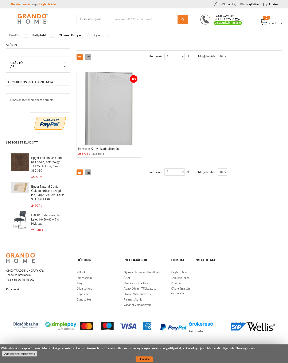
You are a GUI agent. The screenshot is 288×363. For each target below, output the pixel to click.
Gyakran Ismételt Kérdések (142, 272)
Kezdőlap (15, 35)
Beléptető (39, 35)
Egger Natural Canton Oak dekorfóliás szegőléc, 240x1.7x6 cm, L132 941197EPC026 (47, 192)
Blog (79, 283)
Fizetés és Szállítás (136, 283)
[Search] (183, 19)
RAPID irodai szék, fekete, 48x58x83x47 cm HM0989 (46, 219)
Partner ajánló (133, 299)
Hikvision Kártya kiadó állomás (98, 148)
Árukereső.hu (196, 331)
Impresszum (85, 277)
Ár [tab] (12, 66)
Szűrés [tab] (11, 45)
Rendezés (155, 56)
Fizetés (273, 4)
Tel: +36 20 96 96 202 (20, 279)
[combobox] (149, 19)
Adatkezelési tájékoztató (19, 353)
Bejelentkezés (21, 4)
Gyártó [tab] (16, 63)
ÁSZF (127, 277)
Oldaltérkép (84, 288)
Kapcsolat (12, 289)
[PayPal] (173, 327)
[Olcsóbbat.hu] (25, 325)
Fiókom (225, 4)
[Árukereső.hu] (201, 325)
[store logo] (32, 18)
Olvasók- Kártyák (70, 35)
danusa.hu (84, 299)
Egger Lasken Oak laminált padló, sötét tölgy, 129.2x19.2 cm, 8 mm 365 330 (47, 164)
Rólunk (81, 272)
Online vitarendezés (137, 294)
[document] (144, 353)
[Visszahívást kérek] (219, 16)
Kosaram (176, 283)
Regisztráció (47, 4)
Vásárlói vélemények (137, 304)
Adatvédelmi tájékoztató (140, 288)
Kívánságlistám (249, 4)
